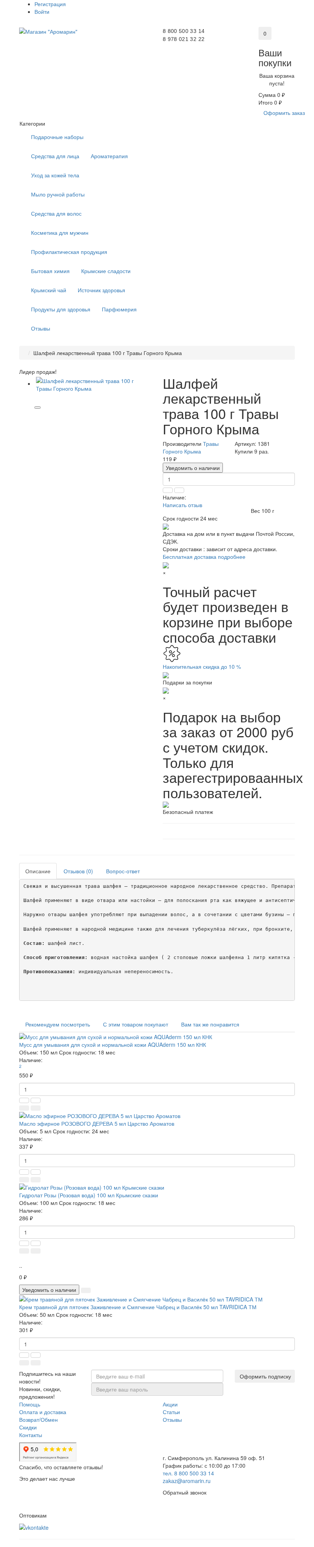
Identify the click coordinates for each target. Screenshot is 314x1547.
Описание (38, 871)
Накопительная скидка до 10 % (202, 666)
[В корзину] (24, 1108)
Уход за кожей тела (55, 175)
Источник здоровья (101, 290)
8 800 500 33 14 (183, 31)
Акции (170, 1404)
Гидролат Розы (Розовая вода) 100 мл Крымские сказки (88, 1195)
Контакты (30, 1435)
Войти (41, 11)
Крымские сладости (106, 271)
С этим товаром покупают (135, 1024)
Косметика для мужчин (59, 232)
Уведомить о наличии (193, 467)
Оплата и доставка (42, 1412)
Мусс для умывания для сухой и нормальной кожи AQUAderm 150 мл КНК (112, 1044)
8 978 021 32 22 (183, 39)
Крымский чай (48, 290)
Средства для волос (56, 213)
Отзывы (40, 328)
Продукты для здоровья (60, 309)
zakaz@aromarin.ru (187, 1481)
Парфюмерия (119, 309)
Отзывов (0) (78, 871)
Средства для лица (55, 156)
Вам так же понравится (210, 1024)
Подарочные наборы (57, 137)
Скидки (28, 1427)
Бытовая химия (50, 271)
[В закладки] (37, 407)
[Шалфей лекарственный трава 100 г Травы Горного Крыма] (92, 384)
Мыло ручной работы (58, 194)
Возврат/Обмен (38, 1419)
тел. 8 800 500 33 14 (188, 1473)
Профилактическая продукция (69, 251)
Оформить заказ (284, 112)
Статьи (171, 1412)
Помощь (29, 1404)
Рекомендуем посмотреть (57, 1024)
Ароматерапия (109, 156)
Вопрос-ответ (123, 871)
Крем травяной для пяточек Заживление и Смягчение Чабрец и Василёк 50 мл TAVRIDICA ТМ (138, 1307)
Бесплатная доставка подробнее (204, 556)
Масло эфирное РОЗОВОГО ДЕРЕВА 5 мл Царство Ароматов (96, 1123)
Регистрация (50, 4)
